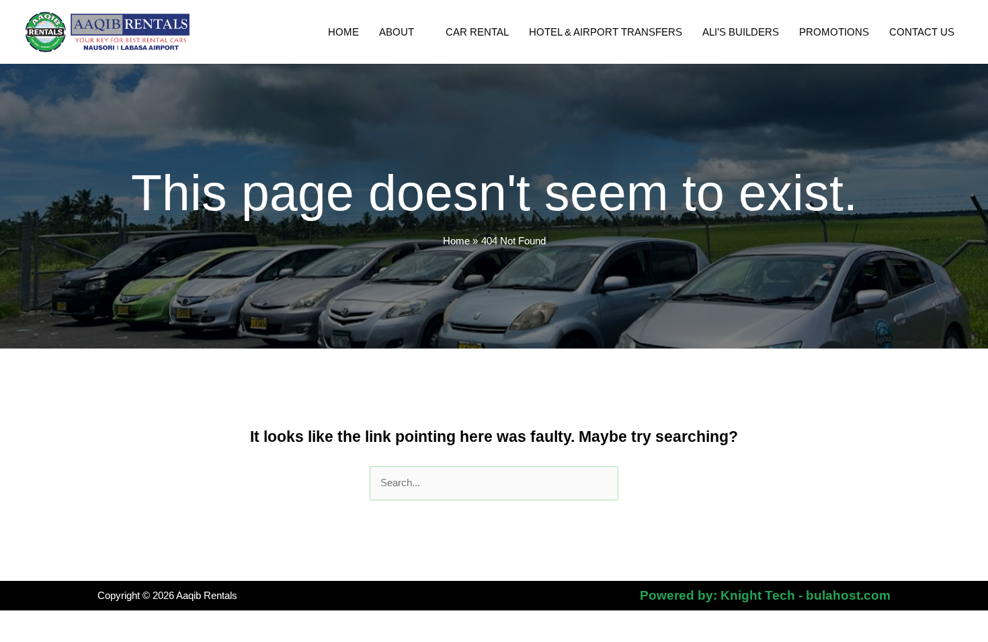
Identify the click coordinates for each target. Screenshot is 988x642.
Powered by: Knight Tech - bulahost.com (765, 595)
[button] (419, 32)
